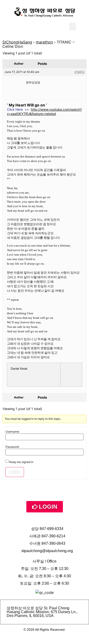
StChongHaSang (17, 42)
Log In (14, 472)
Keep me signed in (21, 462)
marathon (44, 42)
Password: (12, 446)
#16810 (79, 72)
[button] (72, 26)
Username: (12, 431)
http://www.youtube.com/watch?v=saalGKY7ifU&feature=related (44, 111)
